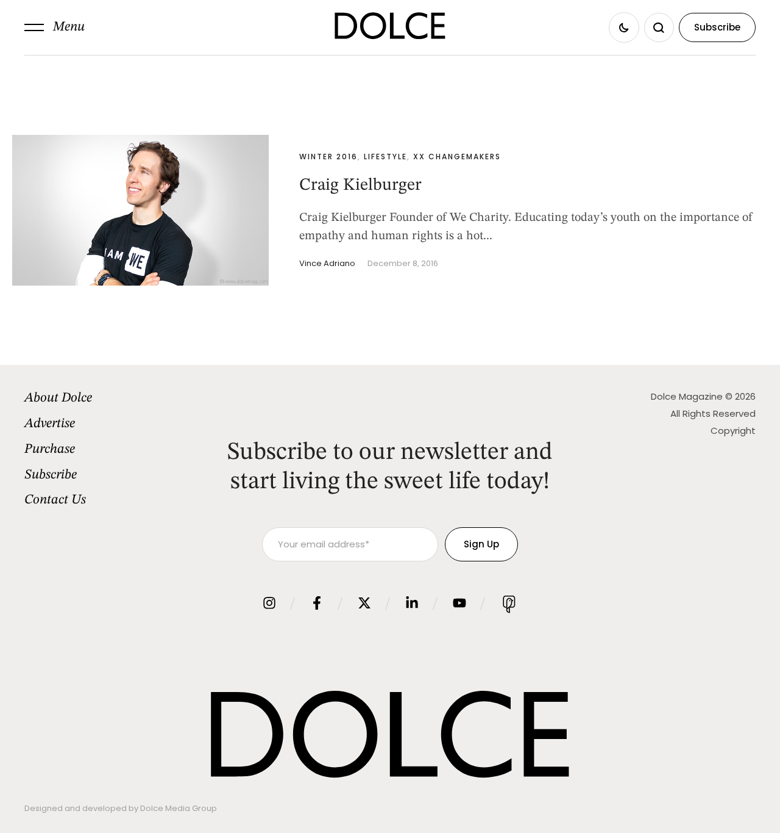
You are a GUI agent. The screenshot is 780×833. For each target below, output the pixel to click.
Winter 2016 (328, 156)
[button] (54, 27)
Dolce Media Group (178, 808)
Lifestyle (385, 156)
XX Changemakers (457, 156)
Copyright (733, 430)
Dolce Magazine (687, 396)
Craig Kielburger (360, 185)
